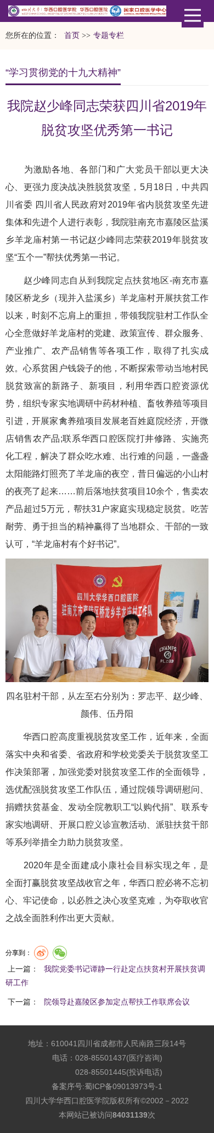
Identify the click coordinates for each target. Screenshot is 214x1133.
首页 (72, 35)
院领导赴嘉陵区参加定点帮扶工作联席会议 (117, 1001)
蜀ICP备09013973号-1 (123, 1086)
